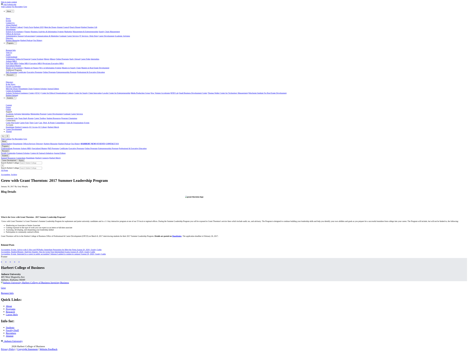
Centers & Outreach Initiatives (42, 153)
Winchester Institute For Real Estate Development (267, 93)
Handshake (10, 127)
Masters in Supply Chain (71, 68)
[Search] (3, 136)
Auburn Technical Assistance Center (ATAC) (23, 93)
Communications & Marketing (47, 36)
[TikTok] (14, 260)
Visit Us (9, 52)
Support (4, 158)
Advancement (29, 36)
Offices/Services (29, 144)
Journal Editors (53, 89)
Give (25, 7)
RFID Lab (175, 93)
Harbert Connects (22, 127)
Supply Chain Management (109, 32)
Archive (14, 175)
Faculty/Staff (12, 330)
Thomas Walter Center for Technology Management (228, 93)
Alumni (9, 131)
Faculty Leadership (13, 86)
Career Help (12, 314)
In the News (10, 84)
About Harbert (11, 25)
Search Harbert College (10, 163)
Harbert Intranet (12, 95)
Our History (37, 40)
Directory (9, 38)
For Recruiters (17, 7)
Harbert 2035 (39, 27)
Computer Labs (12, 118)
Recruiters (11, 333)
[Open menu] (7, 136)
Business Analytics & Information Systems (47, 32)
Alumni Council (63, 27)
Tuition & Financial (22, 59)
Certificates (22, 72)
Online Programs (62, 59)
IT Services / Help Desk (88, 36)
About (9, 11)
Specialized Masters (13, 66)
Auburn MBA (11, 61)
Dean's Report (75, 27)
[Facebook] (1, 260)
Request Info (11, 50)
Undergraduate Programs (10, 148)
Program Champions (69, 118)
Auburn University (13, 341)
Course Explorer (37, 59)
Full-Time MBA (12, 63)
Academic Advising (122, 36)
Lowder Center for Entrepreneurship (116, 93)
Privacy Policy (8, 349)
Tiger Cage (33, 123)
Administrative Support (15, 36)
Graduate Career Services (69, 36)
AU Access (33, 127)
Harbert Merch (53, 127)
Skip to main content (9, 2)
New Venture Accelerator (160, 93)
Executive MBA (35, 63)
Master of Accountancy (15, 68)
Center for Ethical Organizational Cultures (57, 93)
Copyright (6, 346)
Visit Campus (6, 7)
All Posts (4, 170)
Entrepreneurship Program (66, 72)
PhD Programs (11, 72)
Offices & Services (13, 34)
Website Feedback (48, 349)
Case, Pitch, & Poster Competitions (51, 123)
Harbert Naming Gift (89, 27)
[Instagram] (10, 260)
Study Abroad (74, 59)
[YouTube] (5, 260)
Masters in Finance (31, 68)
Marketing (68, 32)
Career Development (106, 36)
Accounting (5, 175)
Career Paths (85, 59)
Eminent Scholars (40, 89)
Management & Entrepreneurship (85, 32)
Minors (52, 59)
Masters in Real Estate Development (95, 68)
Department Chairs (25, 89)
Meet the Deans (50, 27)
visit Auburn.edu (9, 4)
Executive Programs (34, 72)
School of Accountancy (15, 32)
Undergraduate (11, 57)
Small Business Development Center (193, 93)
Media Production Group (140, 93)
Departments (11, 29)
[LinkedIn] (19, 260)
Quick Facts (28, 27)
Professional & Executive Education (91, 72)
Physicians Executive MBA (53, 63)
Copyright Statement (27, 349)
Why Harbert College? (14, 27)
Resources (11, 158)
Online (8, 110)
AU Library (42, 127)
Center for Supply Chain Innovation (88, 93)
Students (10, 98)
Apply (8, 55)
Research (10, 75)
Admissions (10, 59)
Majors (46, 59)
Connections (21, 158)
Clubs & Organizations (75, 123)
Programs (10, 43)
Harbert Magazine (13, 40)
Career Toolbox (40, 118)
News (8, 18)
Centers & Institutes (13, 91)
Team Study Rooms (26, 118)
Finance (27, 32)
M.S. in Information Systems (50, 68)
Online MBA (24, 63)
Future (8, 107)
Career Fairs (24, 123)
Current (9, 105)
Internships (95, 59)
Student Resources (54, 118)
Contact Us (10, 23)
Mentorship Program (38, 114)
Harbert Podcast (26, 40)
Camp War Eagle (12, 123)
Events (8, 21)
